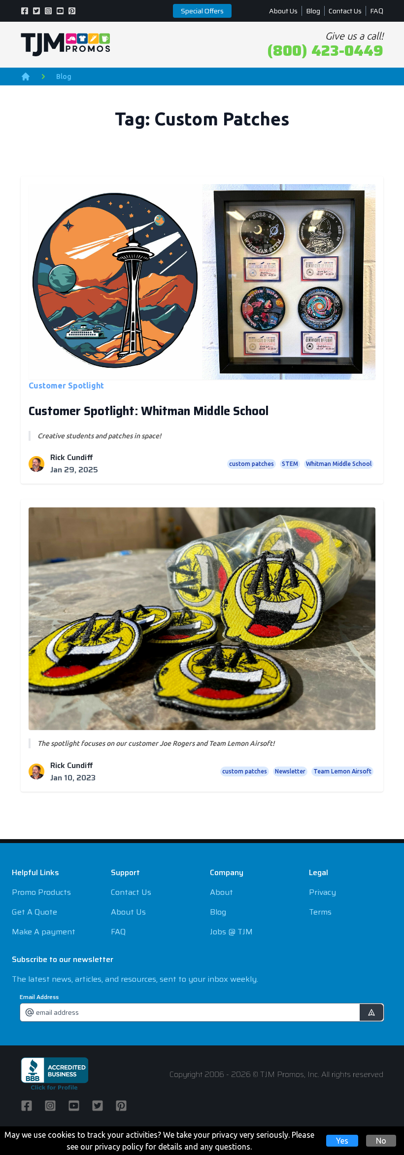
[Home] (26, 76)
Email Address (39, 997)
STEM (290, 464)
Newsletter (290, 771)
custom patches (251, 464)
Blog (313, 10)
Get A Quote (34, 912)
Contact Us (345, 10)
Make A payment (43, 931)
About (221, 892)
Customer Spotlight (66, 385)
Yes (342, 1140)
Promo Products (41, 892)
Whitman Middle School (338, 464)
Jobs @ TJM (231, 931)
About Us (283, 10)
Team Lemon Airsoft (342, 771)
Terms (320, 912)
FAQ (376, 10)
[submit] (371, 1012)
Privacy (322, 892)
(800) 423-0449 (325, 50)
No (381, 1140)
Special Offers (202, 10)
